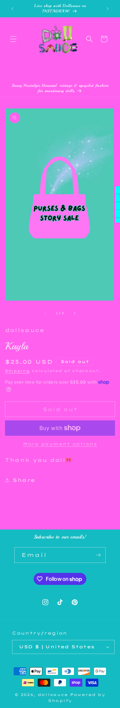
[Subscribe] (98, 555)
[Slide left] (45, 313)
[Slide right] (74, 313)
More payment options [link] (60, 443)
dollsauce (53, 694)
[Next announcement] (107, 8)
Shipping (17, 371)
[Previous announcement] (12, 8)
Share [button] (24, 480)
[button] (13, 39)
